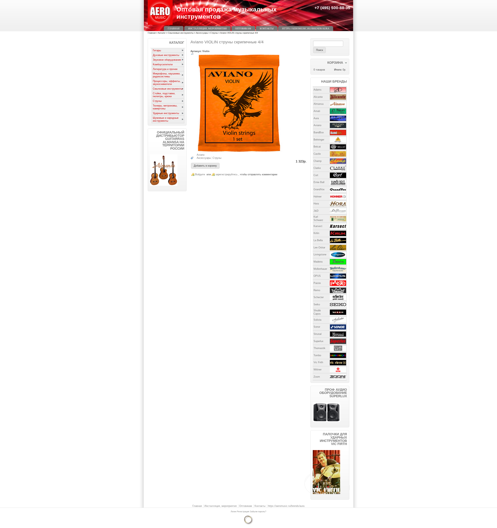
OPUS (317, 275)
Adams (317, 89)
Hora (316, 203)
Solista (317, 319)
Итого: (338, 69)
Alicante (318, 96)
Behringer (319, 139)
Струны (214, 33)
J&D (316, 210)
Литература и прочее (165, 69)
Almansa (318, 103)
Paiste (317, 283)
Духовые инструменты (166, 55)
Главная (174, 28)
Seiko (317, 304)
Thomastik (319, 348)
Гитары (157, 50)
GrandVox (319, 189)
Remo (317, 290)
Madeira (318, 261)
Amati (317, 111)
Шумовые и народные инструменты (165, 119)
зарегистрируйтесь (226, 174)
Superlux (318, 341)
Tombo (317, 355)
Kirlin (316, 233)
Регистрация (243, 511)
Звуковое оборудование (167, 59)
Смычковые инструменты (181, 33)
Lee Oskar (319, 247)
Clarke (317, 168)
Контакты (267, 28)
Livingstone (320, 254)
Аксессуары (202, 33)
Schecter (319, 297)
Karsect (318, 226)
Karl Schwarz (318, 218)
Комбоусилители (163, 64)
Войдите (200, 174)
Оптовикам (243, 28)
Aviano (200, 154)
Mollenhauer (320, 268)
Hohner (317, 196)
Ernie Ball (319, 182)
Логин (234, 511)
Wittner (317, 369)
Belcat (317, 146)
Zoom (317, 376)
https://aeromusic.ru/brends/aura (305, 28)
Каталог (162, 33)
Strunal (317, 334)
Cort (316, 175)
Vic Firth (318, 362)
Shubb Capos (317, 312)
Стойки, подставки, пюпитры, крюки (164, 95)
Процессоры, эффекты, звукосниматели (167, 83)
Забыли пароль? (258, 511)
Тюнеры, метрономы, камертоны (165, 107)
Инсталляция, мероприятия (207, 28)
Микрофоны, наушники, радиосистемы (166, 75)
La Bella (318, 240)
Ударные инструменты (166, 113)
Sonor (317, 326)
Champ (317, 161)
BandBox (319, 132)
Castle (317, 153)
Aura (316, 118)
